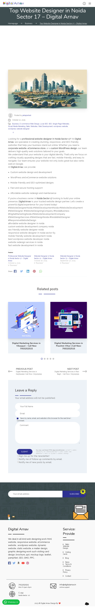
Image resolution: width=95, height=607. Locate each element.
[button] (42, 359)
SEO (50, 124)
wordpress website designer (19, 129)
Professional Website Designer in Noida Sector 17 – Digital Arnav (19, 258)
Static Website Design (66, 546)
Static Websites (32, 126)
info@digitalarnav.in (68, 585)
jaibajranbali (26, 115)
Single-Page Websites (61, 124)
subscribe (74, 494)
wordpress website (60, 126)
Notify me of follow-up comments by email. (40, 459)
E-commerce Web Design (29, 124)
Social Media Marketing (16, 126)
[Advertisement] (47, 43)
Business (15, 124)
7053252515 (23, 585)
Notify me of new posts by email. (35, 462)
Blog (67, 558)
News (67, 562)
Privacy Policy (67, 571)
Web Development (45, 126)
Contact (68, 576)
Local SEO (44, 124)
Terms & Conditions (67, 565)
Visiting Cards (67, 553)
